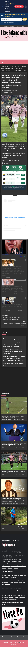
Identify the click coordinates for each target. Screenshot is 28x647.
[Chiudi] (4, 6)
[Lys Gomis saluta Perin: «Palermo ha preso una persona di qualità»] (14, 405)
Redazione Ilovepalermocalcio (10, 90)
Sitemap (10, 568)
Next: (15, 323)
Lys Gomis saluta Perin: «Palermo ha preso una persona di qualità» (13, 339)
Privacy (16, 568)
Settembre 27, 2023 (8, 92)
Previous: (13, 317)
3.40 (7, 174)
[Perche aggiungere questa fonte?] (26, 7)
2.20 (13, 174)
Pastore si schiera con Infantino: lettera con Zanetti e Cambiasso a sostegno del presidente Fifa (13, 344)
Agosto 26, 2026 (20, 419)
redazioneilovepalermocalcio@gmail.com (14, 566)
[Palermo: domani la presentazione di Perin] (14, 516)
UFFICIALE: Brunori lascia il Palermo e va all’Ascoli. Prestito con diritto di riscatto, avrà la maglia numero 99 (14, 358)
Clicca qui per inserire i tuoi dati (7, 22)
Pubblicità (12, 26)
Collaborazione (20, 26)
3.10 (10, 174)
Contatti (4, 568)
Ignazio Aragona (16, 561)
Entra (24, 19)
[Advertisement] (14, 50)
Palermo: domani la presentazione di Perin (13, 364)
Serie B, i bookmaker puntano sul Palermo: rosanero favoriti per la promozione (12, 351)
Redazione (6, 26)
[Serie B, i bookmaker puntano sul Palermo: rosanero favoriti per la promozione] (14, 461)
